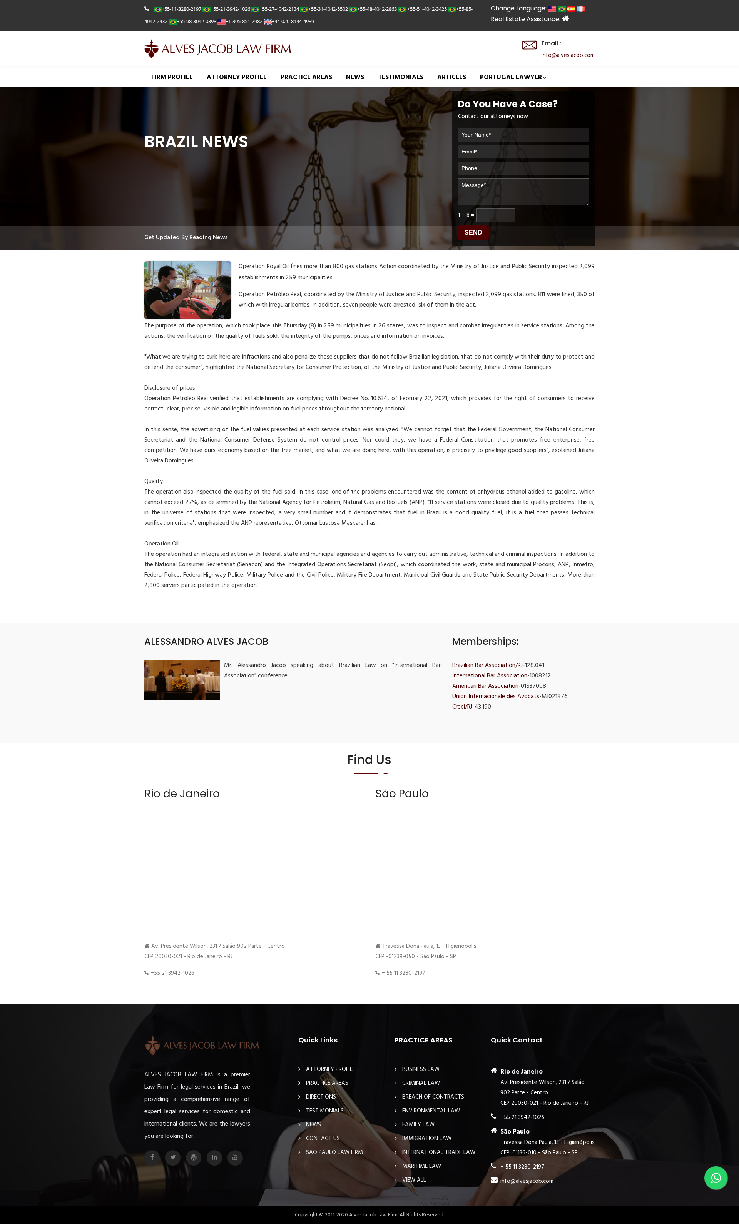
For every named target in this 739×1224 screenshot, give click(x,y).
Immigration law (426, 1138)
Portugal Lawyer (511, 77)
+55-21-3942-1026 (230, 8)
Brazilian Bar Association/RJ (487, 665)
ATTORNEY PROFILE (237, 77)
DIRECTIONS (321, 1097)
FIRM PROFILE (172, 77)
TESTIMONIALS (400, 77)
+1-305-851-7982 (244, 21)
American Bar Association (485, 686)
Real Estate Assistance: (526, 19)
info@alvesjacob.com (568, 55)
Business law (421, 1069)
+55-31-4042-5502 (328, 8)
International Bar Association (489, 676)
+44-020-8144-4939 (293, 21)
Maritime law (421, 1166)
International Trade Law (438, 1152)
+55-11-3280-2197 (181, 8)
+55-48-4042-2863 (377, 8)
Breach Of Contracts (433, 1097)
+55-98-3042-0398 (196, 21)
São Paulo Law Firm (334, 1152)
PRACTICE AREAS (306, 77)
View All (414, 1180)
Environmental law (431, 1111)
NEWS (355, 77)
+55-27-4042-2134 (279, 8)
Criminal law (421, 1083)
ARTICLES (451, 77)
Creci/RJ (462, 707)
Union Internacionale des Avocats (495, 697)
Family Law (418, 1124)
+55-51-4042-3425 (426, 8)
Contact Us (323, 1138)
